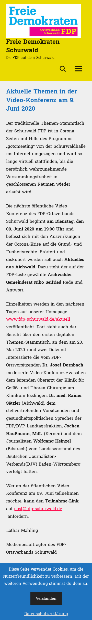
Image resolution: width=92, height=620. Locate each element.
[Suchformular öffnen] (63, 69)
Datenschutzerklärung (46, 613)
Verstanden (46, 598)
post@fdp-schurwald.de (38, 509)
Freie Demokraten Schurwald (33, 46)
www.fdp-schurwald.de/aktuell (38, 319)
